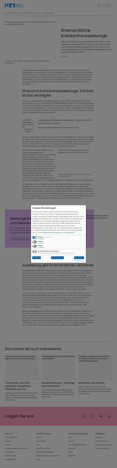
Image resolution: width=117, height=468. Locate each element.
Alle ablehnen (36, 258)
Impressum (70, 232)
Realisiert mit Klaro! (79, 260)
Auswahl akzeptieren (57, 258)
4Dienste (40, 247)
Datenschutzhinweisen (51, 232)
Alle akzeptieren (79, 258)
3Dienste (40, 239)
